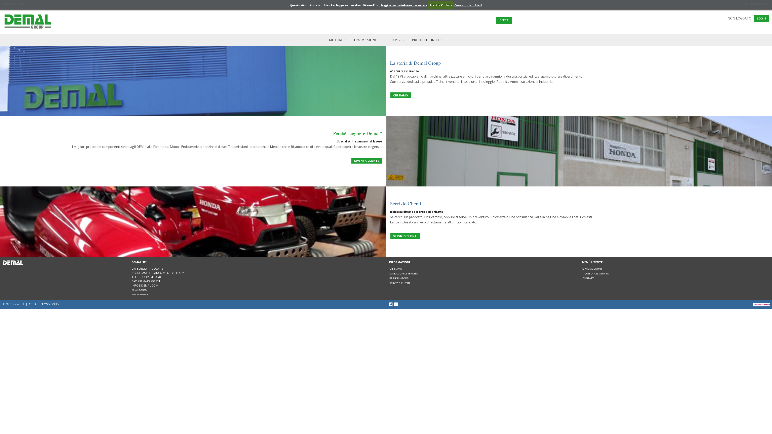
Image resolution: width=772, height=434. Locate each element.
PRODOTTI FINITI (425, 40)
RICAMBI (394, 40)
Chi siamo (395, 268)
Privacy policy (50, 304)
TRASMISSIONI (364, 40)
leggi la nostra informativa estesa (404, 5)
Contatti (588, 278)
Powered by (762, 305)
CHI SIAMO (400, 95)
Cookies (34, 304)
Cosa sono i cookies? (468, 5)
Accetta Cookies (441, 5)
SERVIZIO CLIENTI (405, 236)
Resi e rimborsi (399, 278)
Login (761, 18)
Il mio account (592, 268)
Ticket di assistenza (595, 273)
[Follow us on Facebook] (391, 305)
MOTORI (335, 40)
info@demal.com (145, 285)
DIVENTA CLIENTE (366, 161)
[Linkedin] (396, 305)
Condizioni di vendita (403, 273)
